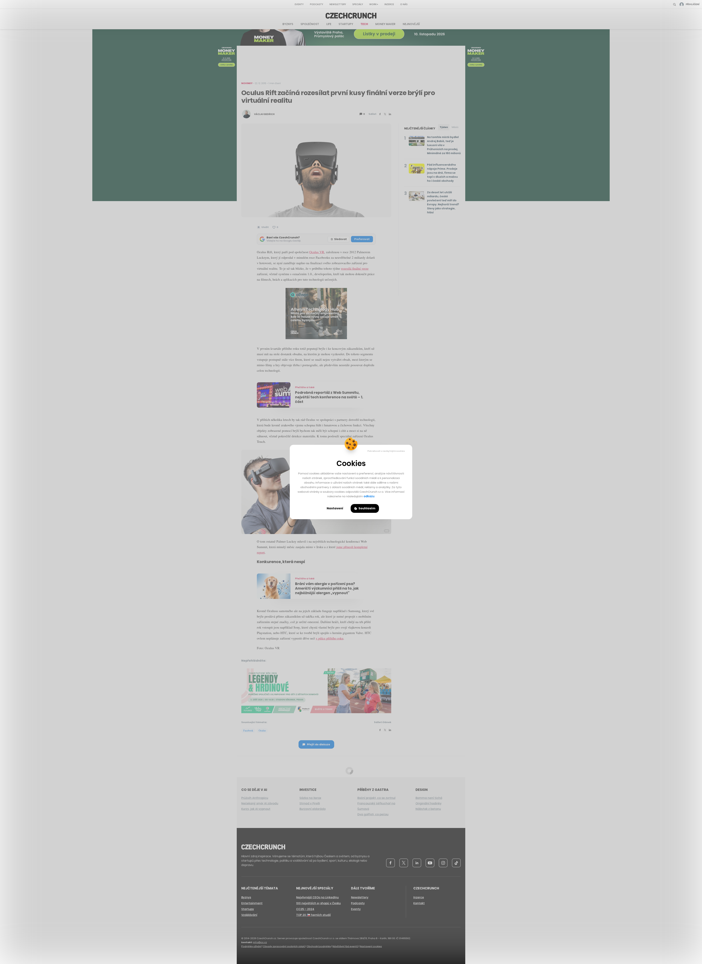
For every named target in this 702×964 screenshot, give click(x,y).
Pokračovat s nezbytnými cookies (386, 451)
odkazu (369, 496)
